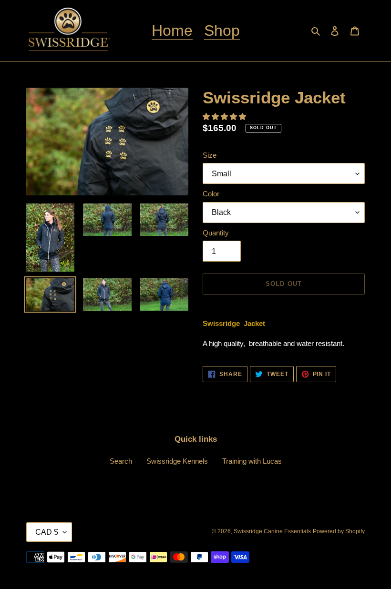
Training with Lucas (252, 461)
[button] (225, 116)
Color (211, 194)
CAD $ (46, 532)
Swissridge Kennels (177, 461)
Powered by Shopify (339, 531)
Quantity (216, 233)
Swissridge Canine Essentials (272, 531)
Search (121, 461)
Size (209, 155)
